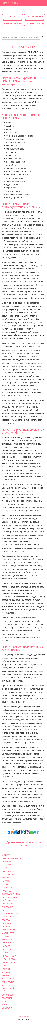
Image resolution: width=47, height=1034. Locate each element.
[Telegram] (38, 832)
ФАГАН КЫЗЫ (8, 978)
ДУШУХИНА (7, 906)
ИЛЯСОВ (6, 945)
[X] (18, 832)
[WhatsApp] (31, 832)
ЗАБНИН (6, 877)
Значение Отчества (34, 23)
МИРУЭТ (6, 984)
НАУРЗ (5, 910)
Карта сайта (23, 1015)
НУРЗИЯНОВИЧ (9, 955)
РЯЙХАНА (7, 900)
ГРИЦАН (6, 965)
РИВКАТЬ (6, 952)
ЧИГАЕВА (6, 880)
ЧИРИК (5, 1001)
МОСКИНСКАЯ (9, 874)
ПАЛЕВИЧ (7, 923)
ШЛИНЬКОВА (8, 958)
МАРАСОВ (7, 887)
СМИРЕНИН (8, 903)
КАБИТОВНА (8, 981)
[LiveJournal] (25, 832)
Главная (12, 16)
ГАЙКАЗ (5, 991)
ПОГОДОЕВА (8, 871)
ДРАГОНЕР (7, 997)
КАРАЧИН (6, 1004)
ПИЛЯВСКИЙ (8, 988)
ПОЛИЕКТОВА (9, 962)
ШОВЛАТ (6, 854)
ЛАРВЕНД (6, 861)
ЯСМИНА (6, 890)
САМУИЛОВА (8, 864)
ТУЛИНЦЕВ (7, 939)
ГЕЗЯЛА (6, 919)
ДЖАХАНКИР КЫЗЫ (11, 858)
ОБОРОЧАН (7, 1007)
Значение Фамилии (12, 23)
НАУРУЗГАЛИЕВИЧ (11, 897)
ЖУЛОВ (5, 884)
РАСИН (5, 975)
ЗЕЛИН (5, 936)
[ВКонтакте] (9, 832)
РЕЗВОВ (6, 926)
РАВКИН (6, 968)
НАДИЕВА (7, 949)
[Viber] (28, 832)
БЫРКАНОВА (8, 916)
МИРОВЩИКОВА (10, 913)
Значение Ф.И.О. (12, 3)
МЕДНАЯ (6, 971)
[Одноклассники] (12, 832)
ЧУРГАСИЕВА (8, 929)
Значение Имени (34, 16)
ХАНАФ (5, 867)
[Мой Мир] (15, 832)
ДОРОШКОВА (8, 994)
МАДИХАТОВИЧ (9, 932)
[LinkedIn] (22, 832)
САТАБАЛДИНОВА (11, 893)
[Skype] (34, 832)
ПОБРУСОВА (8, 942)
